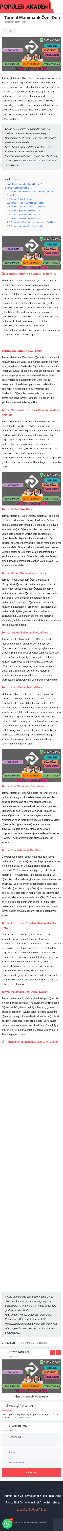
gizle (14, 179)
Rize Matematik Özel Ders (31, 1396)
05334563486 (31, 1509)
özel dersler (20, 22)
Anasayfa (8, 22)
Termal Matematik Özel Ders (32, 1342)
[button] (7, 1524)
